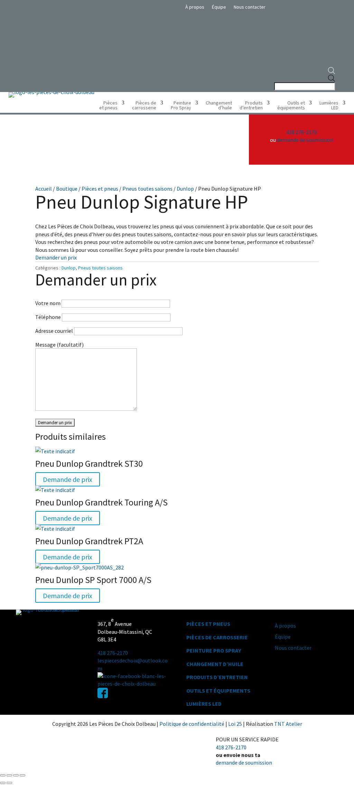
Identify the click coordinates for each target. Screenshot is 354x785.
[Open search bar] (304, 71)
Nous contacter (250, 7)
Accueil (43, 188)
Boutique (66, 188)
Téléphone (48, 316)
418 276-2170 (301, 132)
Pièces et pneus (108, 105)
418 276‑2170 (112, 652)
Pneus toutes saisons (147, 188)
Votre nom (48, 303)
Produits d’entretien (251, 105)
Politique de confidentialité (192, 723)
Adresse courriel (54, 330)
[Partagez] (16, 775)
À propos (194, 7)
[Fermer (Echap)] (22, 775)
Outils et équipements (291, 105)
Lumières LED (328, 105)
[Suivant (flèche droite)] (9, 783)
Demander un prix (56, 257)
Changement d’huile (219, 105)
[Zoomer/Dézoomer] (3, 775)
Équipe (219, 7)
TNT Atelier (288, 723)
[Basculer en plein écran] (9, 775)
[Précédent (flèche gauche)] (3, 783)
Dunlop (185, 188)
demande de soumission (305, 139)
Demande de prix (67, 479)
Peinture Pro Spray (181, 105)
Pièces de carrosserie (144, 105)
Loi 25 (235, 723)
